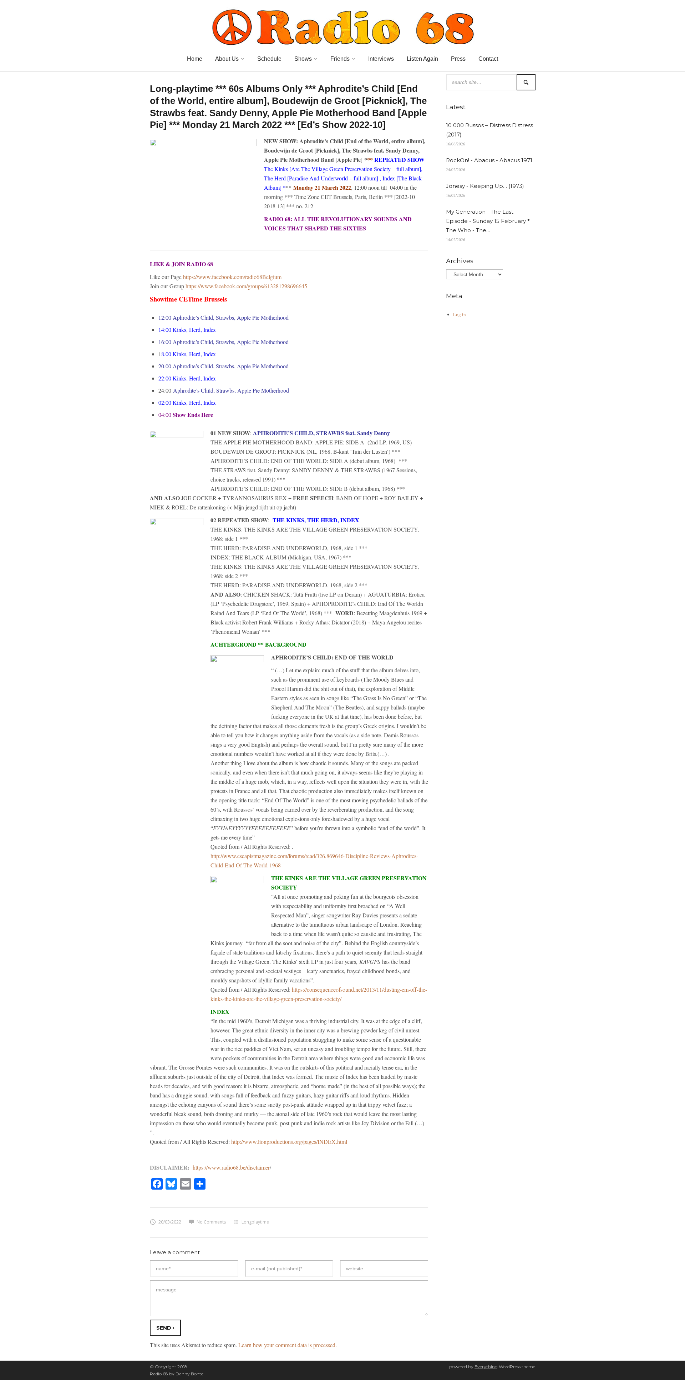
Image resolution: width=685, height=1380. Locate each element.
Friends (340, 59)
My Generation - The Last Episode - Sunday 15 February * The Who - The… (488, 221)
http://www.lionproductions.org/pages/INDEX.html (288, 1141)
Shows (303, 59)
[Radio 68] (342, 26)
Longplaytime (255, 1222)
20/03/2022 (169, 1222)
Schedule (269, 59)
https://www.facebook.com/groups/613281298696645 (246, 286)
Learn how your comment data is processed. (287, 1345)
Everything (486, 1366)
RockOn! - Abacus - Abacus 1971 (489, 160)
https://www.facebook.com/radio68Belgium (232, 276)
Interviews (381, 59)
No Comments (211, 1222)
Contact (488, 59)
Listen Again (422, 59)
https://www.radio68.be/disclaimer (231, 1167)
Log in (459, 314)
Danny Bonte (189, 1373)
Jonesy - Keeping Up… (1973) (485, 186)
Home (194, 59)
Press (458, 59)
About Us (227, 59)
